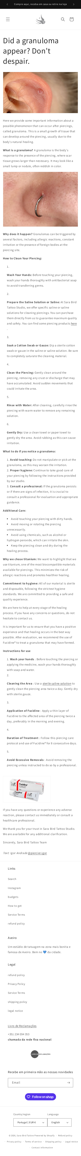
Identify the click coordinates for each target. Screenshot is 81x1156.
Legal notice (71, 1141)
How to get (15, 906)
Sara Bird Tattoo (25, 1135)
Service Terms (16, 914)
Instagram (14, 888)
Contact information (42, 1147)
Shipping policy (53, 1141)
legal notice (15, 1011)
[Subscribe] (68, 1082)
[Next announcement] (73, 4)
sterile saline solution (57, 683)
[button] (8, 19)
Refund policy (65, 1135)
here (74, 323)
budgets (13, 897)
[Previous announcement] (7, 4)
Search (12, 879)
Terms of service (33, 1141)
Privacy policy (14, 1141)
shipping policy (17, 1002)
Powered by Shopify (44, 1135)
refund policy (16, 923)
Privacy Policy (16, 984)
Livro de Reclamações (22, 1026)
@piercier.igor (37, 853)
